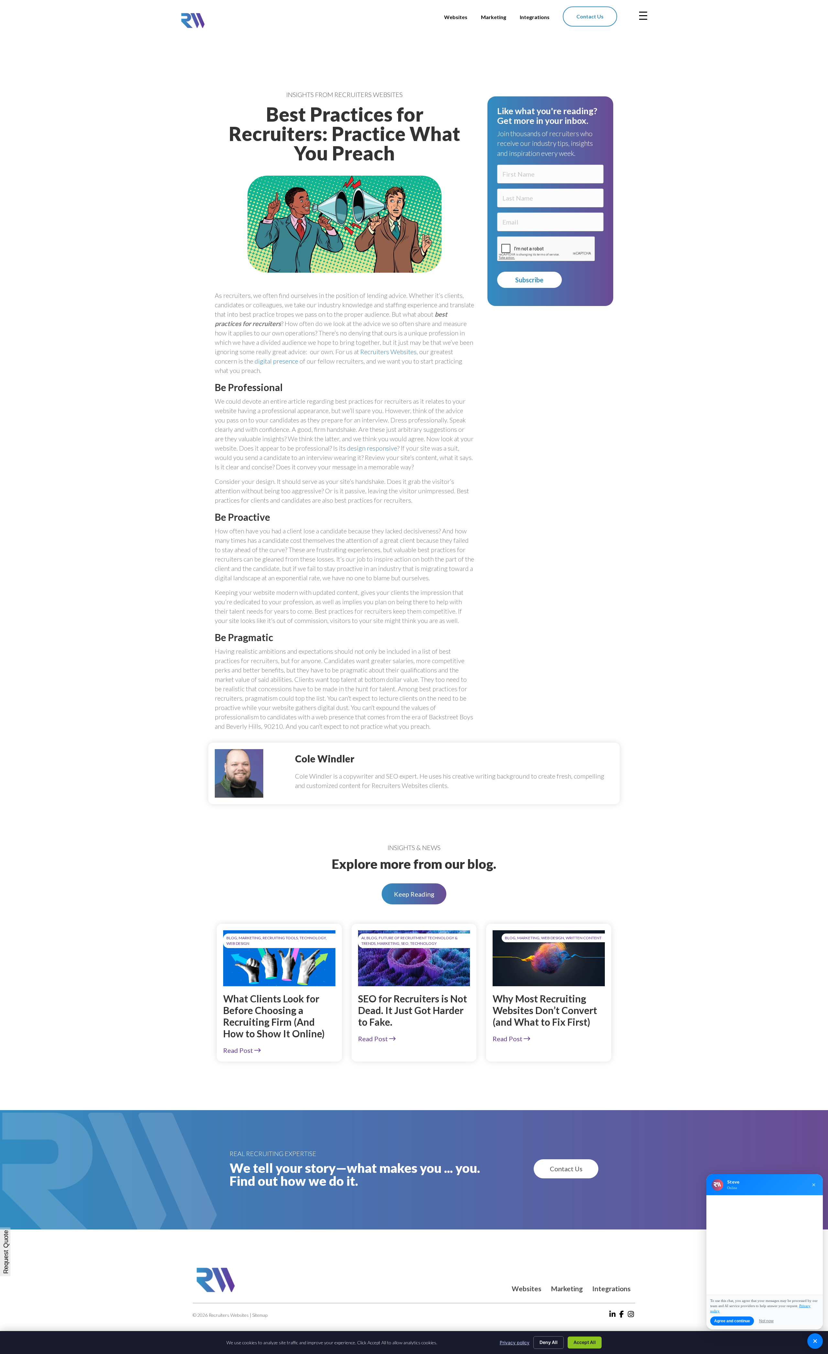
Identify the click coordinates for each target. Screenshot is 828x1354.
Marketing (567, 1288)
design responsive (372, 448)
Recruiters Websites (388, 351)
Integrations (611, 1288)
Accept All (584, 1342)
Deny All (548, 1342)
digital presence (276, 361)
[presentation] (546, 249)
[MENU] (643, 15)
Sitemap (259, 1315)
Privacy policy (514, 1342)
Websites (526, 1288)
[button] (414, 893)
